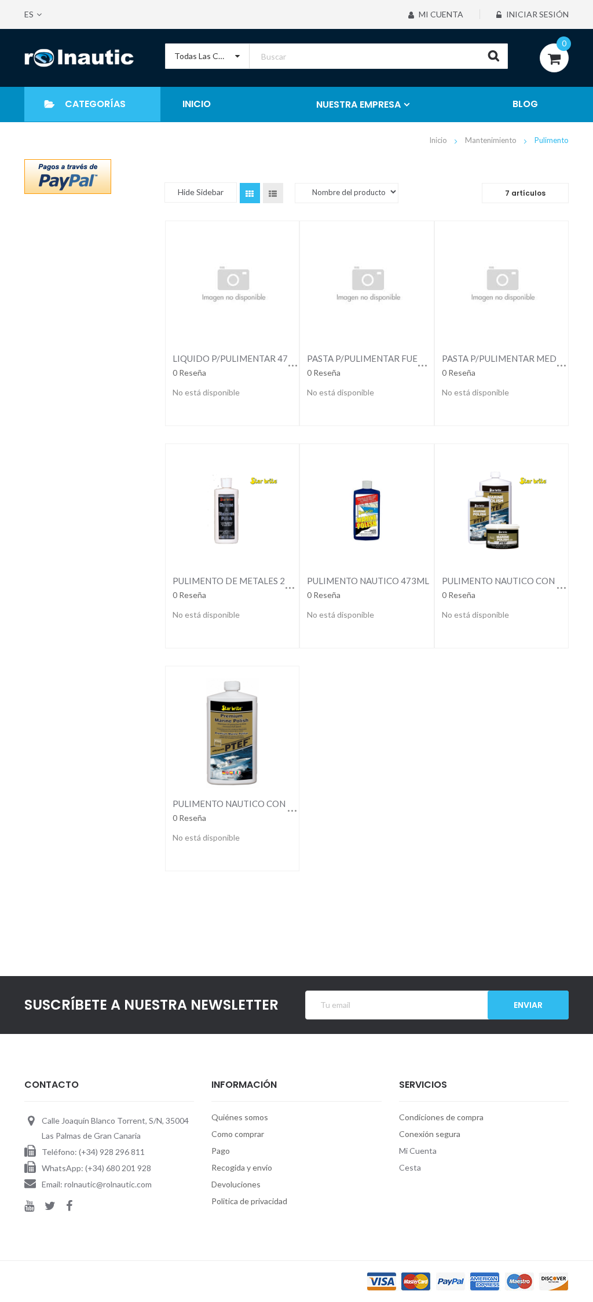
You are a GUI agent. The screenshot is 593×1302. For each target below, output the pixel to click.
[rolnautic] (79, 58)
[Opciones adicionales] (67, 176)
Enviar (528, 1005)
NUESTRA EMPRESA (358, 104)
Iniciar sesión (536, 14)
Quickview (232, 286)
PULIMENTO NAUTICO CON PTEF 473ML (256, 803)
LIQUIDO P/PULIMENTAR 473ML (239, 358)
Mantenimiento (491, 140)
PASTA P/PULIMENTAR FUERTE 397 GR (386, 358)
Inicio (439, 140)
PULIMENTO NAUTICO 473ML (368, 580)
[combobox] (336, 56)
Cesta (410, 1167)
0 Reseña (189, 372)
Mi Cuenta (440, 14)
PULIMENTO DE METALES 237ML (240, 580)
